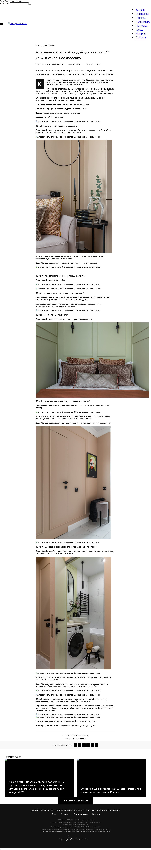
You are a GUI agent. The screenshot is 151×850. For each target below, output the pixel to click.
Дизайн (140, 10)
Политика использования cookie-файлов (77, 831)
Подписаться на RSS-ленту (101, 831)
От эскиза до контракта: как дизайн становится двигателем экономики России (110, 790)
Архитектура (143, 22)
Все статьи (41, 45)
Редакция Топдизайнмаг (78, 736)
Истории (141, 33)
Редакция (65, 814)
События (141, 37)
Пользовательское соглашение (51, 831)
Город (139, 30)
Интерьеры (142, 14)
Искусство (142, 26)
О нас (54, 814)
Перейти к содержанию (11, 1)
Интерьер (82, 739)
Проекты (141, 18)
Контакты (96, 814)
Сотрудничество (81, 814)
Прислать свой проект (75, 801)
